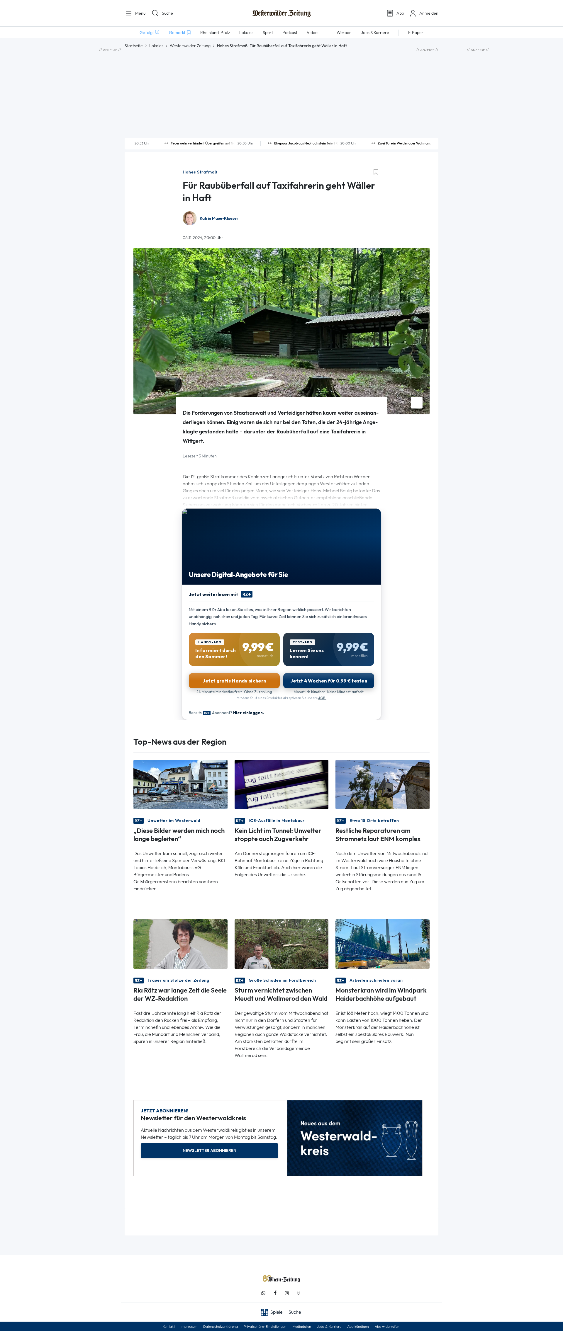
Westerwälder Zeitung (190, 45)
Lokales (156, 45)
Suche (167, 13)
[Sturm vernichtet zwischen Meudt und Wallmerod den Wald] (282, 943)
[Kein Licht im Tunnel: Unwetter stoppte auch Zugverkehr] (282, 784)
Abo (400, 13)
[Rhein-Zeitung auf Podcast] (298, 1293)
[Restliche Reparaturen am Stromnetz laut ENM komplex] (382, 784)
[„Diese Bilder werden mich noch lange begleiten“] (180, 784)
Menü (139, 13)
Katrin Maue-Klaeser (219, 218)
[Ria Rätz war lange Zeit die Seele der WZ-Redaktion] (180, 943)
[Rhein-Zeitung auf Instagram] (287, 1293)
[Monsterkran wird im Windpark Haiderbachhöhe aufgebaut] (382, 943)
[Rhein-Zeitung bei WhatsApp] (263, 1293)
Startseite (134, 45)
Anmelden (428, 13)
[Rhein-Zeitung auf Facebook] (275, 1293)
